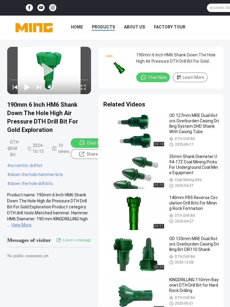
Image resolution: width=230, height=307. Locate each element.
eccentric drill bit (26, 165)
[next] (39, 86)
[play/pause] (27, 86)
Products (103, 27)
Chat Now (96, 143)
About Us (134, 27)
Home (77, 27)
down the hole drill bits (31, 183)
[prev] (15, 86)
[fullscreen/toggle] (83, 86)
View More (21, 224)
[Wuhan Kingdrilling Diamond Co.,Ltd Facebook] (29, 8)
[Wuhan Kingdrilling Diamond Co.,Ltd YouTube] (41, 8)
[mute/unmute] (51, 86)
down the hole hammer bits (36, 174)
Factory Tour (169, 27)
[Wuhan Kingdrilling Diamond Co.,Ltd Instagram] (52, 8)
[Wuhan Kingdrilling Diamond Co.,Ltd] (34, 28)
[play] (49, 70)
